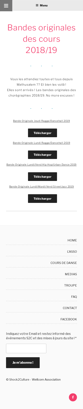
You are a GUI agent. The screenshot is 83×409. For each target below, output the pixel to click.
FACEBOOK (68, 319)
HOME (72, 240)
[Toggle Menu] (6, 5)
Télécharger (42, 133)
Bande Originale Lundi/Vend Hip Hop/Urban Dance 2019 (41, 164)
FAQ (74, 297)
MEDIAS (71, 274)
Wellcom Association (46, 379)
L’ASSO (72, 251)
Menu (44, 5)
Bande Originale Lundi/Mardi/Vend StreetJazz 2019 (41, 186)
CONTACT (70, 308)
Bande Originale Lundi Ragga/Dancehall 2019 (41, 142)
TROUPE (70, 285)
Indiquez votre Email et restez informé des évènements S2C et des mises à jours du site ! (41, 336)
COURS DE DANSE (64, 263)
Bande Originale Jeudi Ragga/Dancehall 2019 (41, 120)
